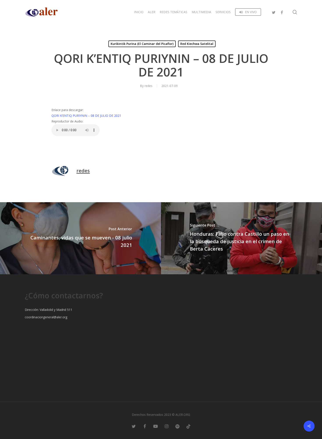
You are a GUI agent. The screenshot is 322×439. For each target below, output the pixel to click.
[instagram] (166, 426)
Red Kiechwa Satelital (196, 44)
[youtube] (155, 426)
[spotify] (177, 426)
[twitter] (274, 11)
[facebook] (282, 11)
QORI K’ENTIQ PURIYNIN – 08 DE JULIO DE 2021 (86, 115)
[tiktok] (188, 426)
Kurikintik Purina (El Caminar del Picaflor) (142, 44)
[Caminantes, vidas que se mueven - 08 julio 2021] (80, 238)
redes (148, 86)
